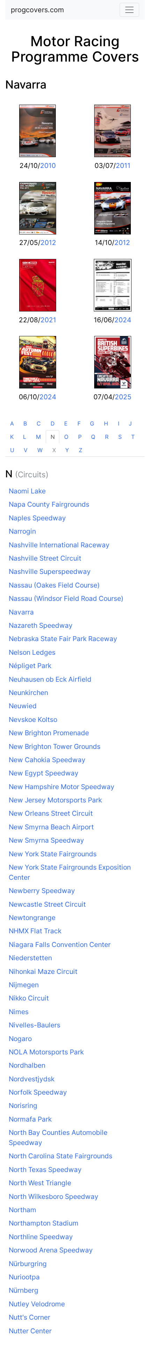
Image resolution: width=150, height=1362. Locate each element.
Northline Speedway (41, 1237)
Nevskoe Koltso (33, 719)
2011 (123, 165)
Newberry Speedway (42, 890)
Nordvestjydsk (31, 1079)
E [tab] (66, 423)
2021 (48, 320)
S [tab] (120, 436)
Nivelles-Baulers (34, 1025)
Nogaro (20, 1038)
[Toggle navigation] (129, 10)
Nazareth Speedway (41, 625)
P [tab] (80, 436)
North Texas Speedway (45, 1169)
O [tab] (66, 436)
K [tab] (12, 436)
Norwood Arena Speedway (51, 1250)
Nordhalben (27, 1065)
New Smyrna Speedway (46, 840)
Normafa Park (30, 1119)
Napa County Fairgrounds (49, 504)
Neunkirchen (28, 692)
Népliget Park (30, 665)
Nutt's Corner (29, 1317)
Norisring (23, 1105)
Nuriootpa (24, 1277)
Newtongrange (32, 917)
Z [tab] (80, 450)
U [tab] (12, 450)
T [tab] (133, 436)
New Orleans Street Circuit (51, 813)
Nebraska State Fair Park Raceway (63, 638)
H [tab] (106, 423)
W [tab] (40, 450)
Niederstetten (30, 958)
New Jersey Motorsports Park (55, 800)
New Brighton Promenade (49, 733)
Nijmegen (24, 985)
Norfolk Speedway (38, 1092)
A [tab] (12, 423)
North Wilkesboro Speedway (53, 1196)
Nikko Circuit (29, 998)
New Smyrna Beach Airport (51, 827)
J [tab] (130, 423)
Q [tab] (93, 436)
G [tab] (92, 423)
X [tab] (54, 450)
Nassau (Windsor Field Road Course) (66, 598)
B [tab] (25, 423)
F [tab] (79, 423)
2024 (122, 320)
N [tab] (53, 436)
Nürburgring (28, 1263)
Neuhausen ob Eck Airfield (50, 679)
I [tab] (118, 423)
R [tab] (106, 436)
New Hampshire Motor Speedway (61, 786)
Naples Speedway (37, 518)
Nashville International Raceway (59, 545)
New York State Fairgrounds (53, 854)
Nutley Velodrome (37, 1304)
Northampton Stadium (43, 1223)
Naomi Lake (27, 491)
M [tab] (38, 436)
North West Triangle (40, 1183)
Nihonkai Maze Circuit (43, 971)
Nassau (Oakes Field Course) (54, 585)
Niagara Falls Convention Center (60, 944)
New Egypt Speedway (43, 773)
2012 (48, 242)
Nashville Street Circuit (45, 558)
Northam (22, 1210)
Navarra (25, 84)
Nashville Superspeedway (50, 571)
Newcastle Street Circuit (47, 904)
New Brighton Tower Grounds (54, 746)
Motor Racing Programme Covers (75, 49)
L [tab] (24, 436)
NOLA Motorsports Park (46, 1052)
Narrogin (22, 531)
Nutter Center (30, 1331)
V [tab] (26, 450)
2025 (123, 397)
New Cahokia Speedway (47, 760)
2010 (48, 165)
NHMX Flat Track (35, 931)
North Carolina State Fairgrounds (60, 1156)
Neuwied (23, 706)
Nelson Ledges (32, 652)
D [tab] (53, 423)
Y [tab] (67, 450)
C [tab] (39, 423)
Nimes (19, 1012)
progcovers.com (37, 10)
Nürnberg (23, 1290)
